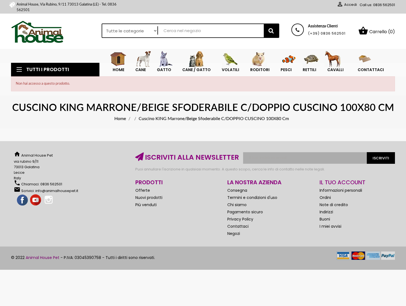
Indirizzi (326, 212)
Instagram (49, 200)
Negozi (233, 233)
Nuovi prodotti (148, 197)
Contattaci (238, 226)
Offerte (142, 190)
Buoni (325, 219)
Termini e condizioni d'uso (252, 197)
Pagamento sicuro (245, 212)
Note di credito (334, 205)
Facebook (23, 200)
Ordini (325, 197)
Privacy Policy (240, 219)
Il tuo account (342, 182)
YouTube (36, 200)
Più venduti (146, 205)
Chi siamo (237, 205)
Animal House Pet (42, 257)
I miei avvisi (330, 226)
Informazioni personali (341, 190)
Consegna (237, 190)
